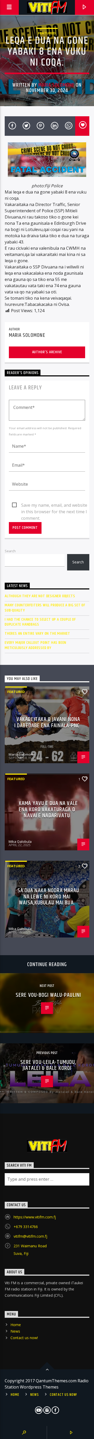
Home (15, 1324)
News (15, 1331)
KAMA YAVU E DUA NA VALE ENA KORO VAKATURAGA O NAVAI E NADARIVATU (48, 809)
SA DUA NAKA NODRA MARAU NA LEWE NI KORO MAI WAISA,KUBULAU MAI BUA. (48, 896)
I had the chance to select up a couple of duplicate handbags (40, 622)
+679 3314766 (26, 1226)
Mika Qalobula (20, 841)
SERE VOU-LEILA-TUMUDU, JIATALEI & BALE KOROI (48, 1065)
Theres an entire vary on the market (37, 633)
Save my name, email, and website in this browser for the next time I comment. (54, 505)
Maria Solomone (56, 85)
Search (10, 551)
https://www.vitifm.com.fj (35, 1217)
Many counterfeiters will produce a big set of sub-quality (45, 608)
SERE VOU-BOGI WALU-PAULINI (48, 995)
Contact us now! (24, 1337)
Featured (47, 33)
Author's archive (47, 352)
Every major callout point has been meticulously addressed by (35, 645)
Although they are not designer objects (40, 596)
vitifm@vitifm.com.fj (30, 1236)
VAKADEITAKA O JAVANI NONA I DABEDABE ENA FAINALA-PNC (47, 722)
